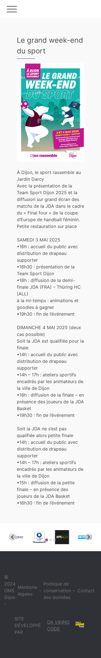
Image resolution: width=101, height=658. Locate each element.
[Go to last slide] (12, 537)
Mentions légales (27, 590)
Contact (86, 590)
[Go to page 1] (46, 539)
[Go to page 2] (50, 540)
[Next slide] (88, 537)
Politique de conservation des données (57, 590)
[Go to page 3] (54, 540)
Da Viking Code (58, 625)
